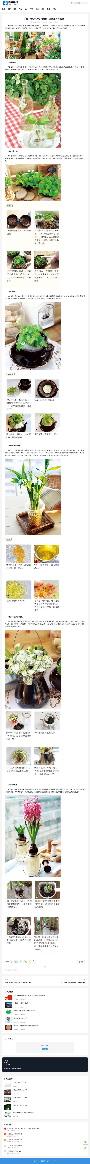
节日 (31, 9)
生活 (3, 9)
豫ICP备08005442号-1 (53, 1161)
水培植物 (9, 970)
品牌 (48, 9)
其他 (54, 9)
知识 (26, 9)
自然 (37, 9)
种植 (15, 970)
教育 (9, 9)
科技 (20, 9)
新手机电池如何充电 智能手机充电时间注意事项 (18, 981)
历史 (42, 9)
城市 (14, 9)
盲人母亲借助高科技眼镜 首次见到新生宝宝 (73, 981)
